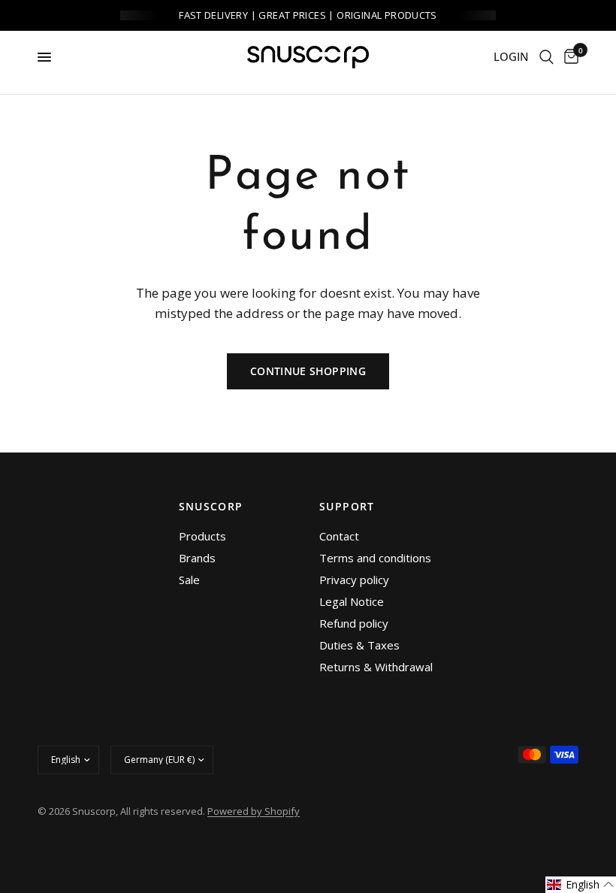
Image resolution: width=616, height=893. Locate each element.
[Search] (546, 57)
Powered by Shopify (253, 811)
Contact (339, 535)
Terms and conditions (375, 557)
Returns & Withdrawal (376, 666)
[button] (580, 884)
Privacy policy (354, 579)
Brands (197, 557)
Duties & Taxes (359, 644)
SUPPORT (347, 506)
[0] (568, 57)
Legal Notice (351, 601)
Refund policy (353, 623)
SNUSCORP (211, 506)
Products (202, 535)
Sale (189, 579)
